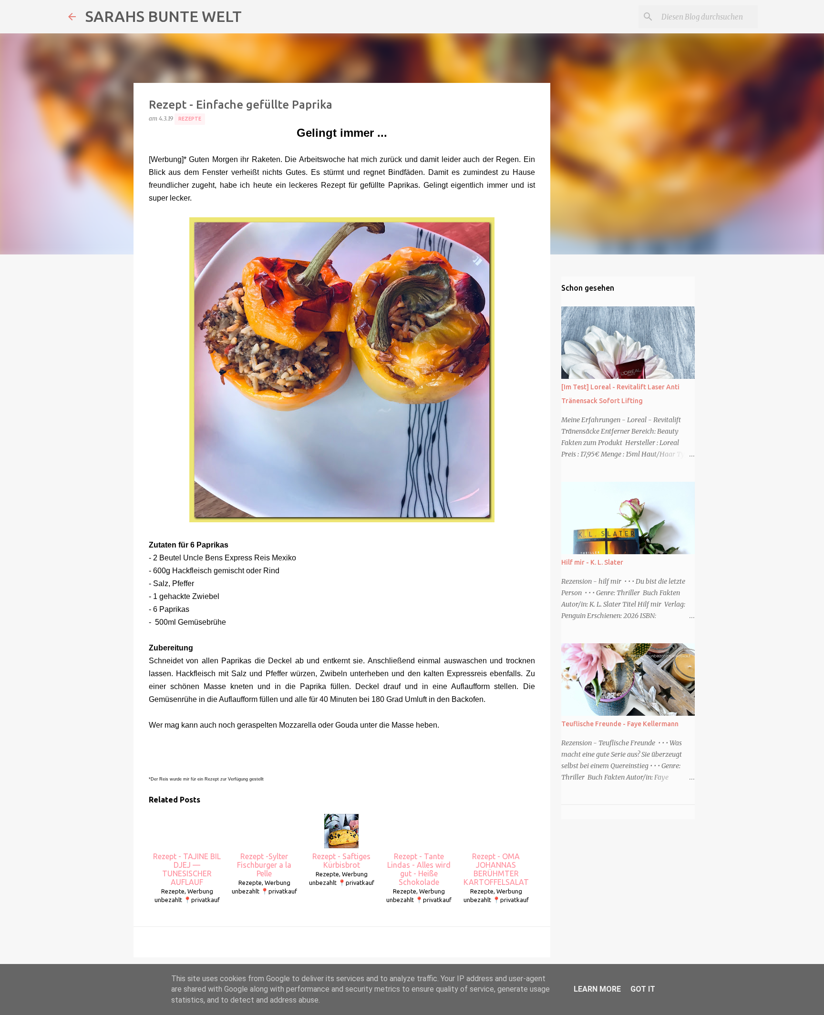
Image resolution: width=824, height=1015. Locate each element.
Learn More (597, 989)
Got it (642, 989)
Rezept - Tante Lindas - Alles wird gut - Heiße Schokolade (419, 869)
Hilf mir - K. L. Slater (592, 562)
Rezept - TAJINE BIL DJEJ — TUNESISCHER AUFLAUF (187, 869)
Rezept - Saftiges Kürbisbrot (341, 860)
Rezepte (189, 119)
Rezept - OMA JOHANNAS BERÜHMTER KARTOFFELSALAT (496, 869)
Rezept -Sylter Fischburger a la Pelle (264, 865)
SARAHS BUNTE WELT (163, 16)
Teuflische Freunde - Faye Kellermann (620, 724)
